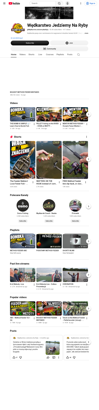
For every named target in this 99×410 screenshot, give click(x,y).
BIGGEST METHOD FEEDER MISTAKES (24, 92)
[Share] (48, 357)
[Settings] (80, 3)
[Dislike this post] (20, 357)
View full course (15, 253)
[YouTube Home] (14, 3)
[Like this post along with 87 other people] (14, 357)
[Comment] (53, 357)
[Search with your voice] (67, 3)
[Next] (88, 114)
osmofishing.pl (17, 38)
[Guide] (4, 3)
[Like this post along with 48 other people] (68, 357)
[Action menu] (58, 357)
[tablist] (49, 54)
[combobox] (43, 3)
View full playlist (68, 253)
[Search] (59, 3)
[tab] (14, 54)
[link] (36, 348)
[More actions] (34, 124)
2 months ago (44, 338)
